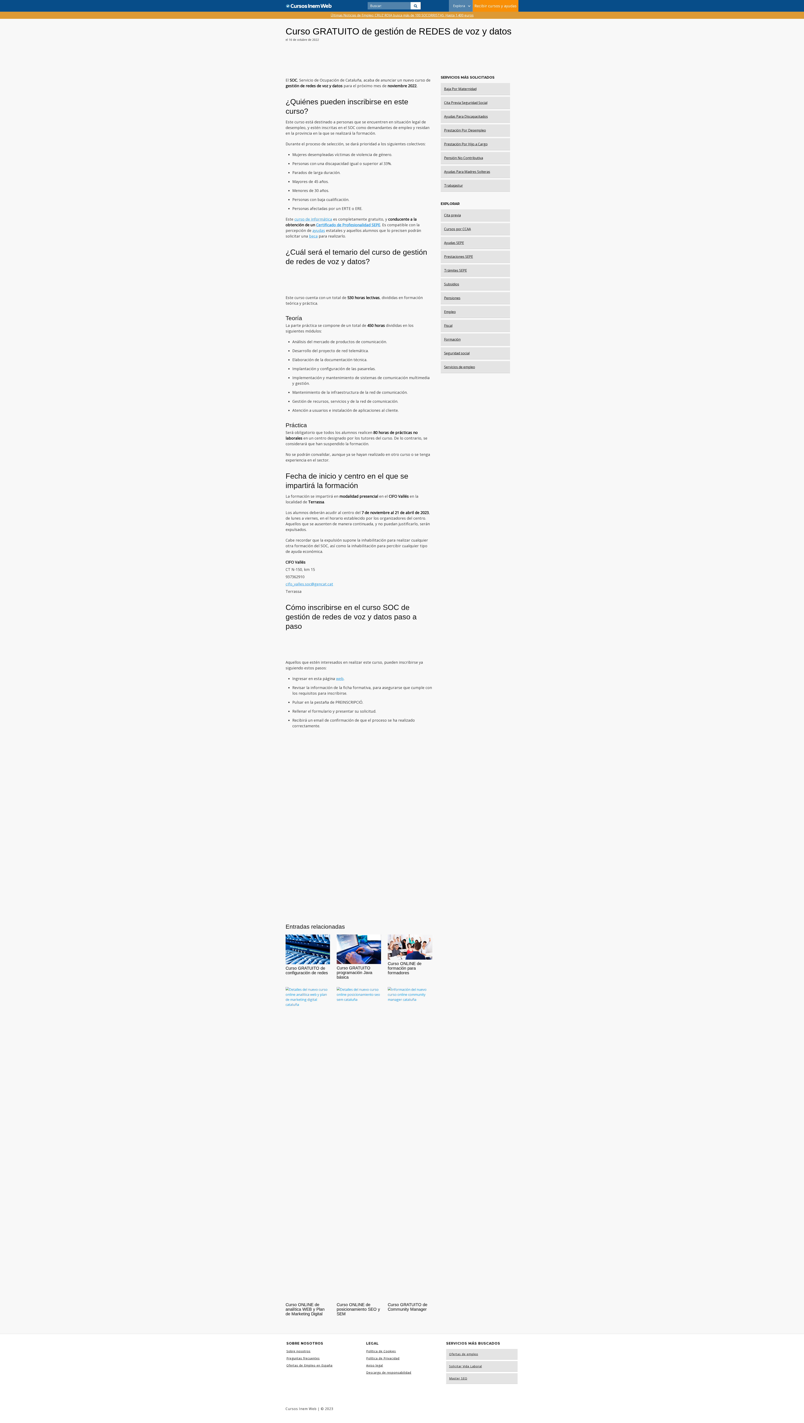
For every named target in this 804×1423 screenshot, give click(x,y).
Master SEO (458, 1378)
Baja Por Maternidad (460, 89)
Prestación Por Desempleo (465, 130)
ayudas (318, 230)
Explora (459, 6)
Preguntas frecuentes (303, 1358)
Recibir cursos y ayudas (495, 5)
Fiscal (448, 325)
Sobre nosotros (298, 1351)
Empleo (450, 311)
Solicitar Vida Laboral (465, 1366)
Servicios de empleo (459, 367)
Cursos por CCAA (457, 229)
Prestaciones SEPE (458, 256)
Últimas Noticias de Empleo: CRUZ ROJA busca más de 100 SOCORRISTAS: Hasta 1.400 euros (402, 15)
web (340, 678)
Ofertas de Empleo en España (309, 1365)
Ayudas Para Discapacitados (466, 116)
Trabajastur (453, 185)
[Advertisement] (359, 61)
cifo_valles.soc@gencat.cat (309, 584)
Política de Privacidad (382, 1358)
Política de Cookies (381, 1351)
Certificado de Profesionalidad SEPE (348, 224)
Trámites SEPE (455, 270)
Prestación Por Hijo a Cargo (466, 144)
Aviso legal (374, 1365)
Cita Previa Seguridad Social (465, 102)
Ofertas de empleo (463, 1354)
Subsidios (451, 284)
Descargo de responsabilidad (388, 1372)
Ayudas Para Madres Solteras (467, 171)
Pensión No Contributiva (463, 158)
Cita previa (452, 215)
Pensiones (452, 298)
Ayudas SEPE (454, 242)
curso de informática (313, 219)
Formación (452, 339)
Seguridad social (457, 353)
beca (313, 236)
